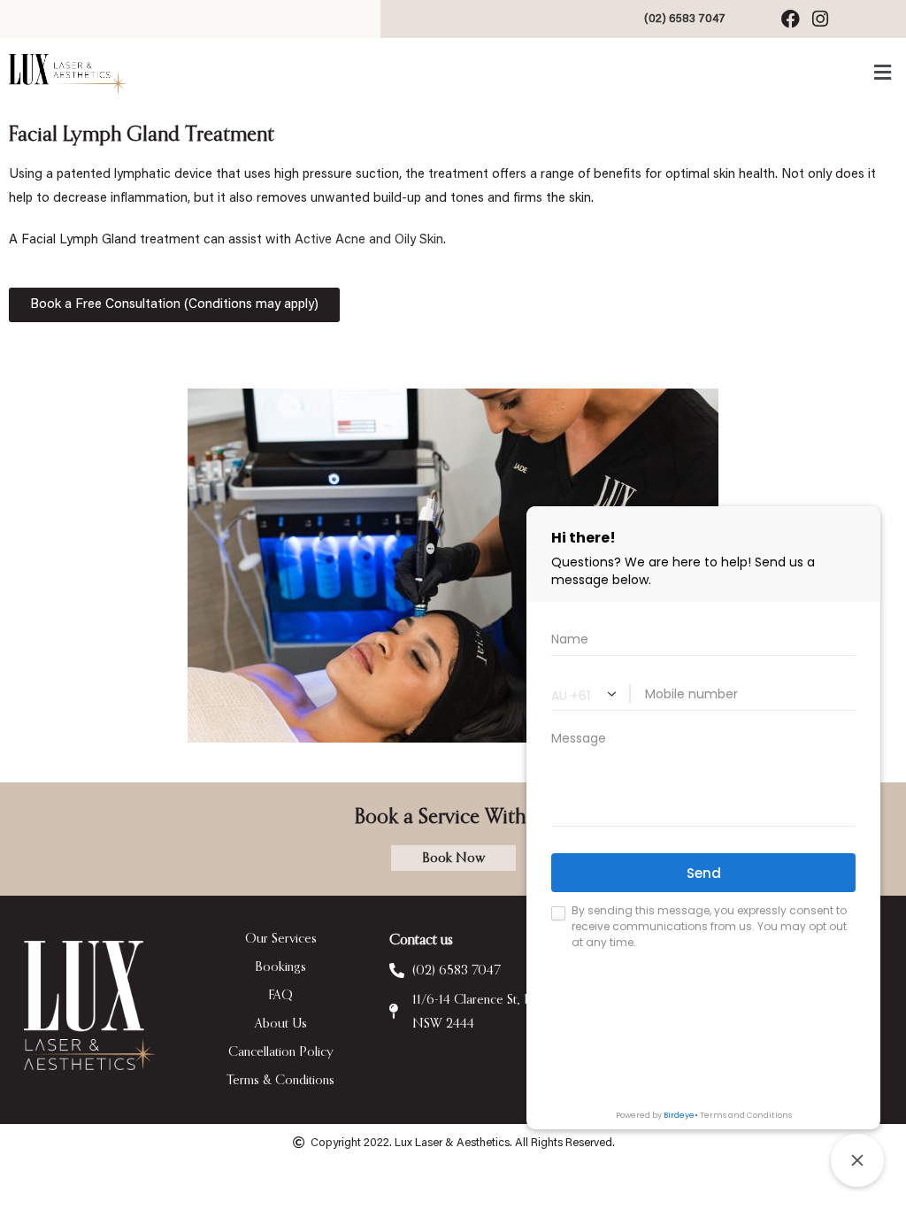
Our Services (281, 938)
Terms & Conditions (280, 1080)
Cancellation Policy (281, 1052)
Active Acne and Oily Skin (369, 240)
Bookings (280, 967)
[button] (448, 73)
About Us (281, 1023)
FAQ (280, 995)
